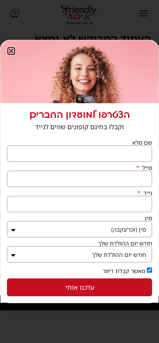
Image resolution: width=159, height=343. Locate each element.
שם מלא (142, 142)
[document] (79, 171)
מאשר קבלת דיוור (124, 271)
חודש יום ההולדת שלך (125, 243)
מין (148, 218)
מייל (146, 168)
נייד (147, 193)
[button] (11, 51)
